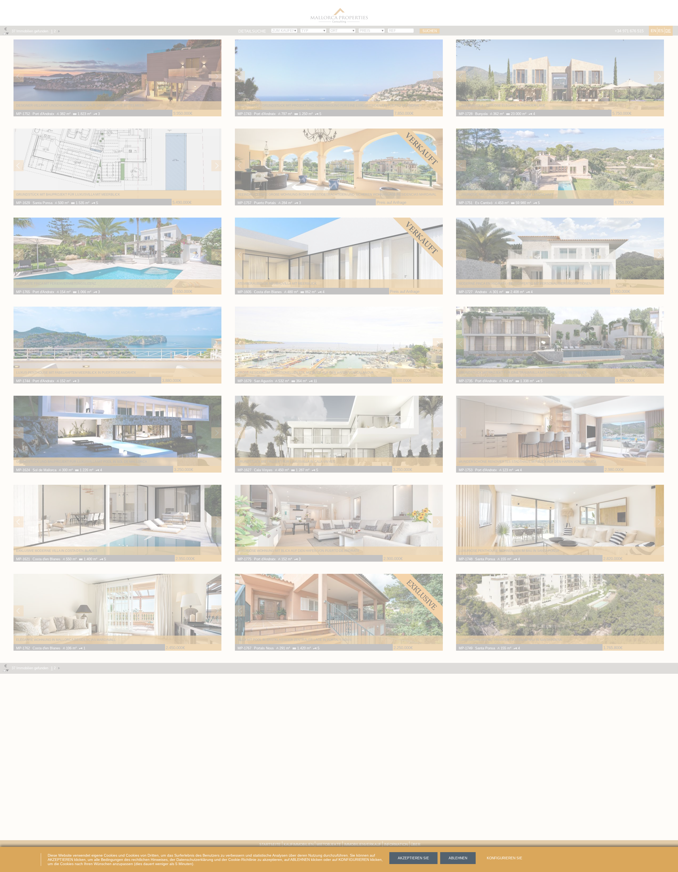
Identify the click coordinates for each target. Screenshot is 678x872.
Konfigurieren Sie (504, 858)
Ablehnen (458, 858)
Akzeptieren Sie (413, 858)
